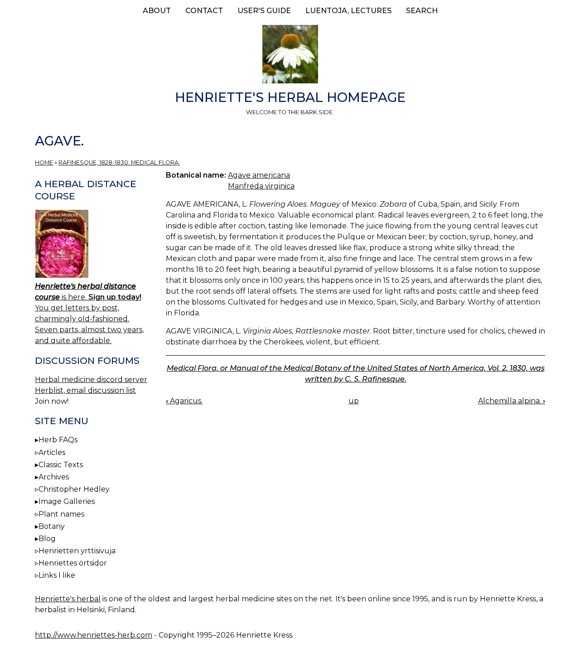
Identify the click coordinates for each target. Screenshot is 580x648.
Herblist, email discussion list (85, 390)
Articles (52, 452)
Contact (204, 10)
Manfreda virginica (261, 186)
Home (44, 162)
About (157, 10)
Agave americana (259, 175)
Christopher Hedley (74, 489)
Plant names (61, 514)
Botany (52, 526)
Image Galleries (67, 501)
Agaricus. (184, 401)
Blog (47, 538)
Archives (54, 477)
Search (422, 10)
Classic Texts (61, 464)
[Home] (290, 56)
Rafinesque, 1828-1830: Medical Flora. (119, 162)
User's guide (264, 10)
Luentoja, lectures (348, 10)
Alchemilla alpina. (511, 401)
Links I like (57, 575)
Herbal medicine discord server (91, 379)
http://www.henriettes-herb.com (93, 635)
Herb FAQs (58, 439)
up (353, 401)
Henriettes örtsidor (73, 563)
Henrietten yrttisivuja (77, 550)
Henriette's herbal (68, 599)
